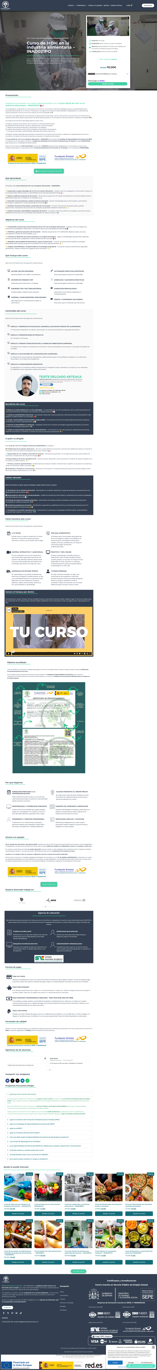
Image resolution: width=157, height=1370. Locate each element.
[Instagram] (12, 1313)
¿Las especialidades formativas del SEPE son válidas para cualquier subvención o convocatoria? (45, 1146)
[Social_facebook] (4, 1313)
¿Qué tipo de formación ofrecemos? (23, 1094)
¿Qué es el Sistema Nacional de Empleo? (25, 1133)
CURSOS (70, 5)
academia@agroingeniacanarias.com (26, 1322)
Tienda (33, 38)
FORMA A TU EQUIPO (95, 5)
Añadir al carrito (107, 84)
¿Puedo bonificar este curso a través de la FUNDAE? (29, 1154)
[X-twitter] (8, 1313)
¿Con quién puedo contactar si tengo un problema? (29, 1159)
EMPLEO (106, 5)
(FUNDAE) (42, 861)
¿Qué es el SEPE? (16, 1128)
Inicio (28, 38)
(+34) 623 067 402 (7, 1322)
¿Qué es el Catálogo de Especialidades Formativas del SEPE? (32, 1124)
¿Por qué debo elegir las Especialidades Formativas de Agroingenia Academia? (39, 1137)
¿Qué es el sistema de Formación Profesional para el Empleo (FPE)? (35, 1120)
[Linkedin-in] (16, 1313)
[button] (153, 1347)
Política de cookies (123, 1366)
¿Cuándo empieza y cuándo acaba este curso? (27, 1150)
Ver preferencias (146, 1362)
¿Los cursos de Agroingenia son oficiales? (25, 1141)
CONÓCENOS (81, 5)
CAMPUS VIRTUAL (116, 5)
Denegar (131, 1362)
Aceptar (115, 1362)
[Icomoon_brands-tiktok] (21, 1313)
